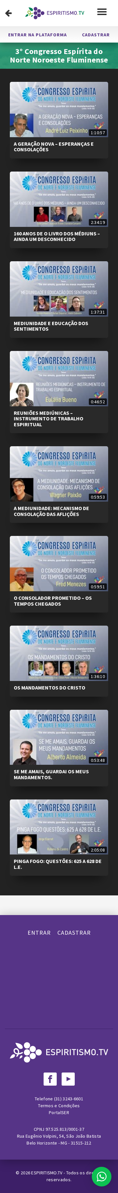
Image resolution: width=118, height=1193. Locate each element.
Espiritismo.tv (47, 1173)
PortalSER (59, 1112)
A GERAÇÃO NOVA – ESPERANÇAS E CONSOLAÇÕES (54, 146)
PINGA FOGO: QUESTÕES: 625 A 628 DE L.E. (58, 864)
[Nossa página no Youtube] (68, 1079)
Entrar (39, 932)
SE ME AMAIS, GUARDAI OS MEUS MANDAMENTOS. (51, 774)
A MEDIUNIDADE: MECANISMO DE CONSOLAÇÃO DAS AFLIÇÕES (51, 511)
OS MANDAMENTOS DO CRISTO (49, 687)
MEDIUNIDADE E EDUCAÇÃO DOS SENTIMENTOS (51, 326)
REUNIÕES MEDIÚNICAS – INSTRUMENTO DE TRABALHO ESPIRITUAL (48, 419)
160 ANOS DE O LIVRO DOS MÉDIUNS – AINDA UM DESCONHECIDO (57, 236)
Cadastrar (96, 35)
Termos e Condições (59, 1106)
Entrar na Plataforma (37, 35)
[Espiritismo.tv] (55, 13)
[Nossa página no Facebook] (50, 1079)
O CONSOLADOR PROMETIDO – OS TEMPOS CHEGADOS (53, 601)
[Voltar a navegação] (8, 13)
